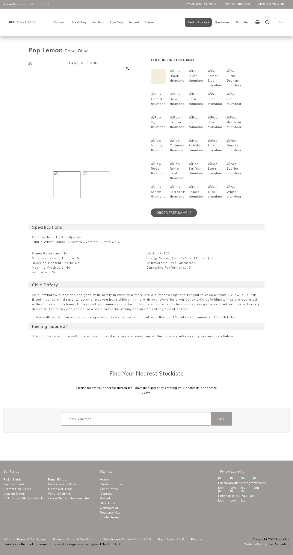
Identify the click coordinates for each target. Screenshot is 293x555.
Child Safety (109, 489)
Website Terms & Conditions (24, 539)
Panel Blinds (57, 479)
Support (133, 22)
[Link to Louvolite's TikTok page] (235, 496)
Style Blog (116, 22)
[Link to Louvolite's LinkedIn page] (223, 496)
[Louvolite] (23, 22)
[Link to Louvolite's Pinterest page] (258, 483)
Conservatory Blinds (63, 484)
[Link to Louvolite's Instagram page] (246, 483)
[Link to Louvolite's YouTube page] (246, 496)
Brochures (222, 22)
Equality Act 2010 (171, 539)
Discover (59, 22)
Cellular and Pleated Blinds (23, 498)
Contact (106, 494)
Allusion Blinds (14, 494)
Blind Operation (111, 503)
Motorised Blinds (60, 489)
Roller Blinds (12, 479)
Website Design (255, 544)
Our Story (98, 22)
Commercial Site (201, 4)
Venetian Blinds (59, 494)
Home (104, 479)
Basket (105, 498)
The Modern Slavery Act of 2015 (127, 539)
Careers (150, 22)
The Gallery (78, 22)
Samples (242, 22)
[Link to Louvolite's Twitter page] (235, 483)
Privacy (196, 539)
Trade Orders (237, 4)
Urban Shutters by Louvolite (68, 498)
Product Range (111, 484)
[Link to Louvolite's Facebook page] (223, 483)
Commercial (109, 508)
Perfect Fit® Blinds (17, 489)
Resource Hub (271, 4)
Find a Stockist (198, 22)
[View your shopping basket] (257, 22)
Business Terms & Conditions (74, 539)
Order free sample (173, 213)
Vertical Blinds (13, 484)
